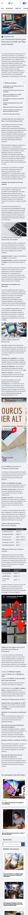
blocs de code (23, 134)
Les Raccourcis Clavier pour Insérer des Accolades (13, 91)
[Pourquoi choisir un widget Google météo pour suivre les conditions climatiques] (14, 861)
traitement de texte (17, 187)
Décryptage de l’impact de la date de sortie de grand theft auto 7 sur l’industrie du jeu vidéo (13, 904)
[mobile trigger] (2, 3)
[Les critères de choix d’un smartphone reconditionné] (14, 788)
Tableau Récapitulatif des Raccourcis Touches (13, 103)
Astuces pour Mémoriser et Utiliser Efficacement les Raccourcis (12, 95)
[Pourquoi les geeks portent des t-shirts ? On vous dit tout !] (14, 819)
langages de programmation (18, 145)
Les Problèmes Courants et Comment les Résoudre (13, 99)
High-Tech (4, 800)
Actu (4, 901)
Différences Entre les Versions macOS (13, 107)
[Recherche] (20, 3)
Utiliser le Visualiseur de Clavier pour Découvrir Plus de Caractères (13, 110)
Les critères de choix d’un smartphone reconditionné (12, 803)
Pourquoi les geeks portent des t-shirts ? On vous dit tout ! (13, 833)
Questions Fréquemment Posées (11, 114)
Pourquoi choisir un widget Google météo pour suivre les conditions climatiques (13, 875)
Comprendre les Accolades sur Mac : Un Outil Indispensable (13, 86)
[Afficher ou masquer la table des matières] (21, 83)
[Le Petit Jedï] (10, 3)
